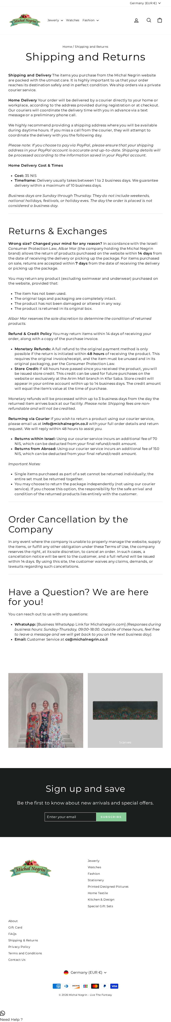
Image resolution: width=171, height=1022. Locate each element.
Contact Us (16, 960)
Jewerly (54, 20)
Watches (72, 20)
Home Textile (98, 893)
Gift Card (15, 927)
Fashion (89, 20)
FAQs (12, 934)
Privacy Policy (19, 947)
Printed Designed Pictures (108, 886)
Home (67, 47)
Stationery (96, 880)
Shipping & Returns (23, 940)
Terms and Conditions (25, 953)
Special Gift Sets (100, 906)
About (13, 921)
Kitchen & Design (101, 899)
